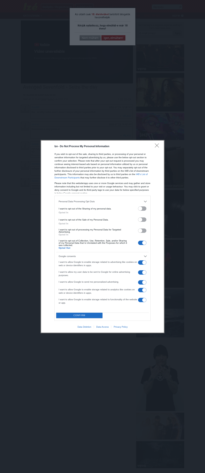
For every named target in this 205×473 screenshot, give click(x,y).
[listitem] (102, 201)
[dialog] (102, 236)
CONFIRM (79, 315)
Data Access (102, 327)
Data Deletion (84, 327)
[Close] (158, 146)
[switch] (142, 208)
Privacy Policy (121, 327)
